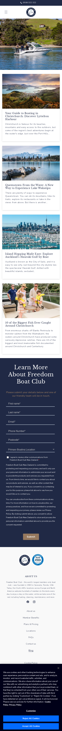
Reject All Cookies (31, 718)
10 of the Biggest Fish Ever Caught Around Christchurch (28, 324)
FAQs (31, 637)
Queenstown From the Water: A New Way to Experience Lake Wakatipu (29, 187)
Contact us (31, 644)
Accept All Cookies (31, 726)
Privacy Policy (15, 705)
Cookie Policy (31, 663)
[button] (6, 12)
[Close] (58, 668)
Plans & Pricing (31, 624)
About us (31, 611)
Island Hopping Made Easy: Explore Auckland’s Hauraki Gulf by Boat (29, 255)
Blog (31, 650)
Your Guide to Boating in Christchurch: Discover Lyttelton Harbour (27, 116)
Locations (31, 631)
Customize (31, 710)
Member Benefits (31, 617)
